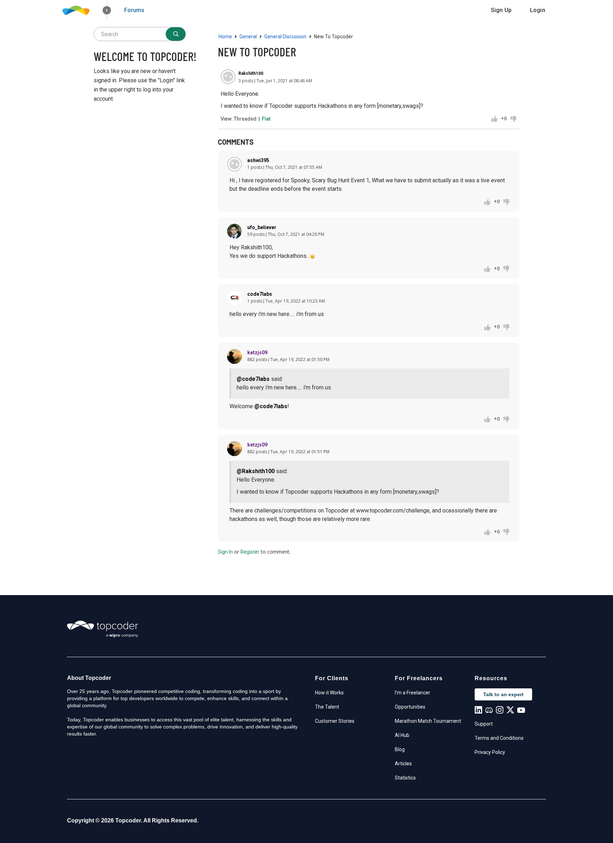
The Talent (327, 707)
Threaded (245, 119)
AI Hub (402, 735)
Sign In (225, 552)
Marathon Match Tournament (428, 721)
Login (537, 10)
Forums (134, 10)
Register (250, 552)
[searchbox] (140, 34)
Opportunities (410, 707)
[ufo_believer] (234, 231)
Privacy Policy (490, 752)
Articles (403, 763)
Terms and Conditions (499, 738)
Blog (400, 749)
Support (484, 724)
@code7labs (253, 379)
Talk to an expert (503, 694)
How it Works (329, 692)
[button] (107, 10)
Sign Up (501, 10)
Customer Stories (334, 721)
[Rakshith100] (228, 76)
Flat (266, 119)
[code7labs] (234, 297)
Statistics (405, 778)
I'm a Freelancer (412, 692)
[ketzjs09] (234, 356)
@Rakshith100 (256, 471)
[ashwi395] (234, 164)
